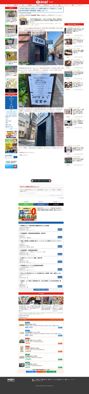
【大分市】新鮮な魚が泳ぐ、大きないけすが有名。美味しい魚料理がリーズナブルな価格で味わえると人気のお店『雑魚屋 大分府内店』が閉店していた (45, 20)
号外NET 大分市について (38, 380)
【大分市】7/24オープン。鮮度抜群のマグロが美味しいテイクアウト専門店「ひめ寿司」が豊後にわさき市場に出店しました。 (78, 112)
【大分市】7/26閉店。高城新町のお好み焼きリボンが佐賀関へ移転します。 (78, 51)
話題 (59, 5)
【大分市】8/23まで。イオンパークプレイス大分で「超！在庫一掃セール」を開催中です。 (11, 62)
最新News (16, 5)
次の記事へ (55, 201)
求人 (23, 5)
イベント (66, 5)
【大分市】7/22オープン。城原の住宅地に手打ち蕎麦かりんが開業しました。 (78, 30)
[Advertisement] (74, 15)
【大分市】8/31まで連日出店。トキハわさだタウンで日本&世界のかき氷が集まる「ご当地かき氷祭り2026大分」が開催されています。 (11, 20)
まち (54, 5)
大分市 (51, 2)
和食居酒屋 (20, 315)
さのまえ (26, 317)
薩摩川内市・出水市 (9, 126)
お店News (38, 5)
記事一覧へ (41, 201)
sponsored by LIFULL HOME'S (56, 319)
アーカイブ (80, 5)
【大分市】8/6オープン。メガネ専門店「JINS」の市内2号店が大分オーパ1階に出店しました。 (11, 35)
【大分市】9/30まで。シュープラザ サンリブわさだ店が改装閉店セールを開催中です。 (78, 159)
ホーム (34, 379)
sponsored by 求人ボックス (32, 222)
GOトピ (8, 5)
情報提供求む (45, 379)
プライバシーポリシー (71, 379)
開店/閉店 (30, 5)
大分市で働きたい (23, 222)
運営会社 (39, 379)
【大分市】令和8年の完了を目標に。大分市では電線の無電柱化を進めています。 (78, 73)
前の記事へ (26, 201)
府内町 (27, 315)
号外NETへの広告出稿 (54, 379)
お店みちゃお (46, 5)
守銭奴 (24, 315)
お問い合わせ (62, 379)
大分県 (29, 13)
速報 (73, 5)
